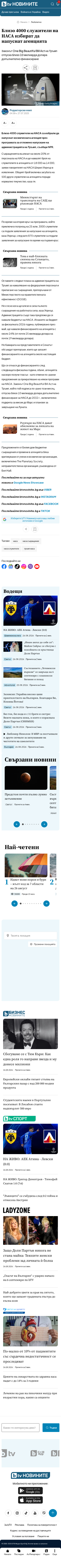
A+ (13, 122)
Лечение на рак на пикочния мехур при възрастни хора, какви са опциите (30, 1395)
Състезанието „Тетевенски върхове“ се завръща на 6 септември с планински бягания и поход (39, 674)
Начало (23, 22)
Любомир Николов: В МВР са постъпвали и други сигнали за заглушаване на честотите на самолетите (30, 737)
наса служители (11, 548)
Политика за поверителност (42, 1524)
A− (5, 122)
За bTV (8, 1524)
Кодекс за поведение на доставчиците (30, 1530)
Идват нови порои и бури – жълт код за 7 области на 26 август (28, 883)
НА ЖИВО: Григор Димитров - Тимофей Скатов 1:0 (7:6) (30, 1181)
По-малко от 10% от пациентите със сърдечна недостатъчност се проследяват (29, 1356)
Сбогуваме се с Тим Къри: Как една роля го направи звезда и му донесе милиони (30, 1059)
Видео (45, 11)
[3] (57, 4)
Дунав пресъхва (10, 11)
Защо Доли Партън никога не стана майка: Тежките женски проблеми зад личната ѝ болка (28, 1255)
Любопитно (36, 22)
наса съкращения (31, 541)
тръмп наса (29, 548)
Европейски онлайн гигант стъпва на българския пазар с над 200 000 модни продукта (28, 1083)
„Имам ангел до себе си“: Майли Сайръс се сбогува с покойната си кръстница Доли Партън (40, 648)
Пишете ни (43, 1536)
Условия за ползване (23, 1536)
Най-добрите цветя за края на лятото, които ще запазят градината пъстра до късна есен (29, 1296)
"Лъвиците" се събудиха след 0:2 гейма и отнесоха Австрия (30, 1198)
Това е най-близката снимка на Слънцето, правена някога (34, 259)
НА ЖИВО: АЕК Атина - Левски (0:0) (25, 630)
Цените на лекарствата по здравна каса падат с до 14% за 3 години (29, 1379)
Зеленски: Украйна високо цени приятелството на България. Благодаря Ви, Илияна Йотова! (30, 697)
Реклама (19, 1524)
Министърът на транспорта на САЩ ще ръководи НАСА (36, 200)
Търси (53, 1427)
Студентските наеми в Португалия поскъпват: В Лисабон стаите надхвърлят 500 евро (27, 1104)
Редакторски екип (21, 110)
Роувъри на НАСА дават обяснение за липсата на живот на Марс (37, 426)
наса (15, 541)
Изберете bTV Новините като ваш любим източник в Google (33, 519)
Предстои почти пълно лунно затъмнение (26, 796)
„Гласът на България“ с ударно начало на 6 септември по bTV (28, 1278)
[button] (17, 824)
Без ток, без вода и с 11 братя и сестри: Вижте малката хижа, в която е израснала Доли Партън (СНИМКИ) (29, 717)
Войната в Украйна (31, 11)
